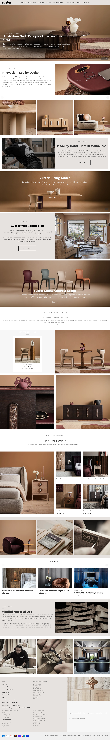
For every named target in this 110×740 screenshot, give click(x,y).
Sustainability (5, 692)
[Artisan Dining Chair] (27, 350)
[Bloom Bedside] (68, 496)
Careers (4, 697)
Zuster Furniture (50, 736)
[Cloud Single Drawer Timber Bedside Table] (95, 464)
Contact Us (5, 687)
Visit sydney (27, 248)
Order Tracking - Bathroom (10, 702)
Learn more (81, 162)
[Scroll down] (55, 59)
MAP (34, 698)
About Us (4, 684)
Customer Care (6, 695)
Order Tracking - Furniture (9, 700)
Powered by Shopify (102, 736)
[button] (23, 2)
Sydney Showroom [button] (38, 710)
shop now (55, 302)
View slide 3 (106, 58)
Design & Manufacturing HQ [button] (10, 710)
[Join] (107, 718)
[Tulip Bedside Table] (95, 496)
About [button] (3, 681)
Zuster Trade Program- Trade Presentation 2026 (16, 708)
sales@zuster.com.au (38, 690)
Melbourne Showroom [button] (40, 681)
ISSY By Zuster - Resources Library (11, 705)
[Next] (107, 97)
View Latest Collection (82, 80)
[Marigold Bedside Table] (68, 464)
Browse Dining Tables (55, 197)
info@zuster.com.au (7, 719)
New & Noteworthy (7, 689)
